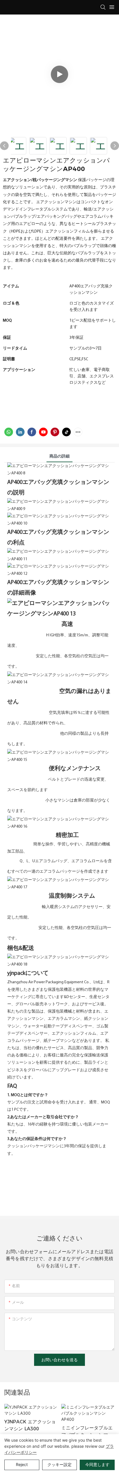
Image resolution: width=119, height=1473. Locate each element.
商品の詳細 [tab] (59, 456)
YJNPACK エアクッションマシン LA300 (30, 1425)
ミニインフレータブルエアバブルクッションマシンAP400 (87, 1431)
